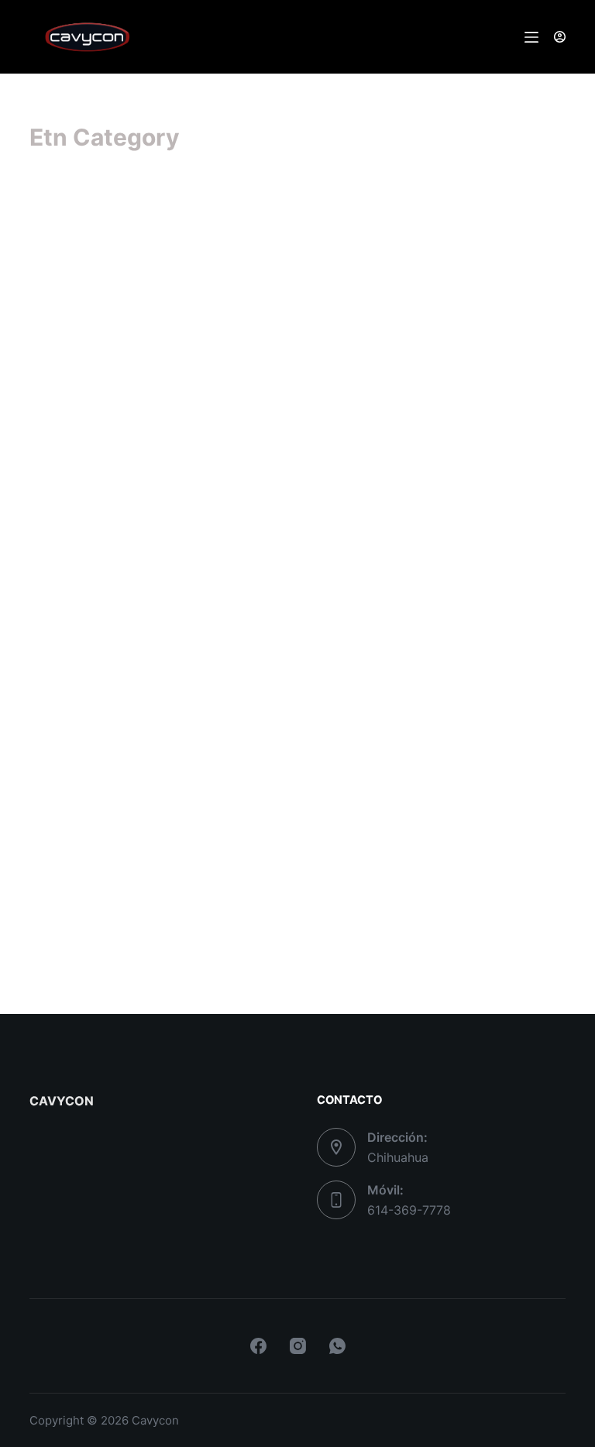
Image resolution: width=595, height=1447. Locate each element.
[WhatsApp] (337, 1346)
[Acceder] (560, 37)
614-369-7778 (409, 1210)
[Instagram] (298, 1346)
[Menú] (531, 37)
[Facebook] (258, 1346)
